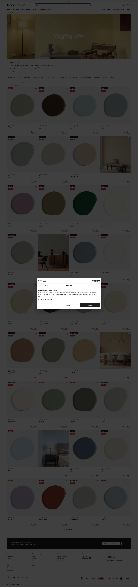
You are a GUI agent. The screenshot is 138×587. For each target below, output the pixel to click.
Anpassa (68, 305)
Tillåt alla (89, 305)
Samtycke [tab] (47, 285)
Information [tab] (69, 285)
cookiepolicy (48, 299)
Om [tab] (90, 285)
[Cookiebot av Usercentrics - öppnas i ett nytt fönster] (93, 281)
